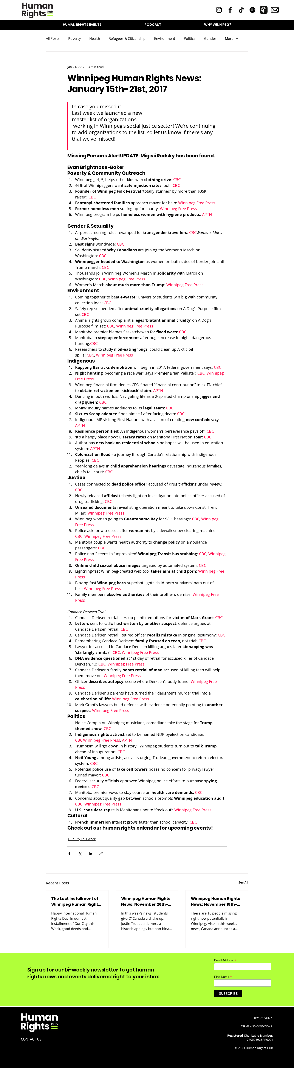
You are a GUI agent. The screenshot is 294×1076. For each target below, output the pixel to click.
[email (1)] (275, 10)
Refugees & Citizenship (127, 38)
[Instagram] (219, 10)
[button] (82, 25)
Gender (210, 38)
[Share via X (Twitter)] (80, 854)
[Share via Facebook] (69, 854)
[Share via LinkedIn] (90, 854)
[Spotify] (252, 10)
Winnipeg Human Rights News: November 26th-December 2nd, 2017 (145, 901)
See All (243, 882)
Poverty (74, 38)
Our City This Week (82, 839)
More (229, 38)
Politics (189, 38)
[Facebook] (230, 10)
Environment (164, 38)
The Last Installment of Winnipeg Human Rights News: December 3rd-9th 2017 (76, 901)
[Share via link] (101, 854)
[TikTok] (241, 10)
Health (94, 38)
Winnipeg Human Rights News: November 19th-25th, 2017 (215, 901)
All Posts (53, 38)
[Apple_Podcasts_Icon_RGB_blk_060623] (264, 10)
